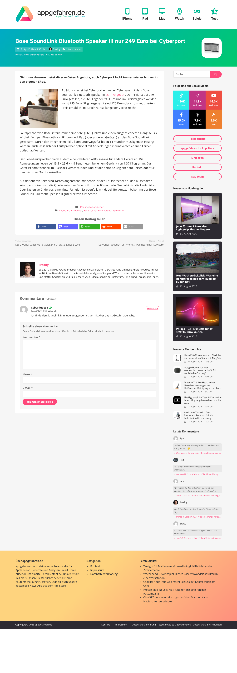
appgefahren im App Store (197, 148)
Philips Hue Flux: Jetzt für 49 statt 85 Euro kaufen (194, 330)
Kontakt (197, 167)
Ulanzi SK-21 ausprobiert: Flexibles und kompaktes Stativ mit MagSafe (202, 357)
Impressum (97, 570)
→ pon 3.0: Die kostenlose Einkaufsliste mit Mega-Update (197, 495)
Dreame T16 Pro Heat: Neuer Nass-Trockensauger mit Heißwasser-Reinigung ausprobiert (202, 385)
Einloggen (197, 158)
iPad (90, 207)
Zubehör (99, 207)
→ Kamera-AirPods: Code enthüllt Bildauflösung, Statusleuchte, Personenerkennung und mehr (197, 474)
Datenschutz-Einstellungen (207, 624)
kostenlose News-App (28, 585)
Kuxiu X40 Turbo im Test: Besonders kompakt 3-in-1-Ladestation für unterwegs (198, 415)
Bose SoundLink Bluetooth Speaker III (104, 210)
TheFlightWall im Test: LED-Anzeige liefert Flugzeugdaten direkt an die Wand (203, 400)
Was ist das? (56, 54)
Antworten (152, 308)
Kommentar (31, 337)
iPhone (83, 207)
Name (27, 374)
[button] (46, 226)
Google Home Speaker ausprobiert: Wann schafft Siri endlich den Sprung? (200, 370)
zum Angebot (115, 95)
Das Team (197, 176)
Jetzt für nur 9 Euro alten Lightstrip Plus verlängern (193, 228)
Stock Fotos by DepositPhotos (175, 624)
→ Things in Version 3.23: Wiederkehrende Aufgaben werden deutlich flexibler (197, 516)
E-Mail (28, 388)
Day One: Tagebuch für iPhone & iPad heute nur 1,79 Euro (131, 244)
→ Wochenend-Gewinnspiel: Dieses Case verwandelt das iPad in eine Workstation (197, 453)
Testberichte (197, 138)
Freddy (56, 49)
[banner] (50, 14)
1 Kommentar (73, 49)
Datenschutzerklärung (104, 574)
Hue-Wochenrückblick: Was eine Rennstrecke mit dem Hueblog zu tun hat (197, 278)
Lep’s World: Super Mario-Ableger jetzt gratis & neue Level (47, 244)
